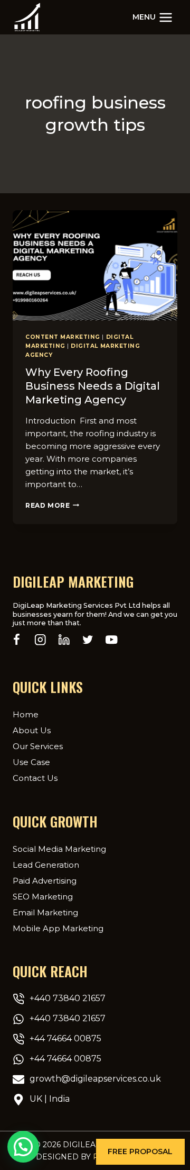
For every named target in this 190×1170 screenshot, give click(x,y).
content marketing (62, 337)
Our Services (38, 746)
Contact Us (35, 778)
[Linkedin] (64, 640)
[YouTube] (112, 640)
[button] (140, 1152)
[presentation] (95, 265)
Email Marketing (45, 912)
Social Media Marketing (59, 849)
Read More (52, 505)
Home (26, 714)
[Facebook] (16, 640)
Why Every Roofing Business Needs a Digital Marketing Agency (92, 386)
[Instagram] (40, 640)
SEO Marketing (43, 897)
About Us (32, 730)
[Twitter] (88, 640)
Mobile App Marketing (58, 928)
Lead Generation (46, 865)
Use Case (31, 762)
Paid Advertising (45, 881)
